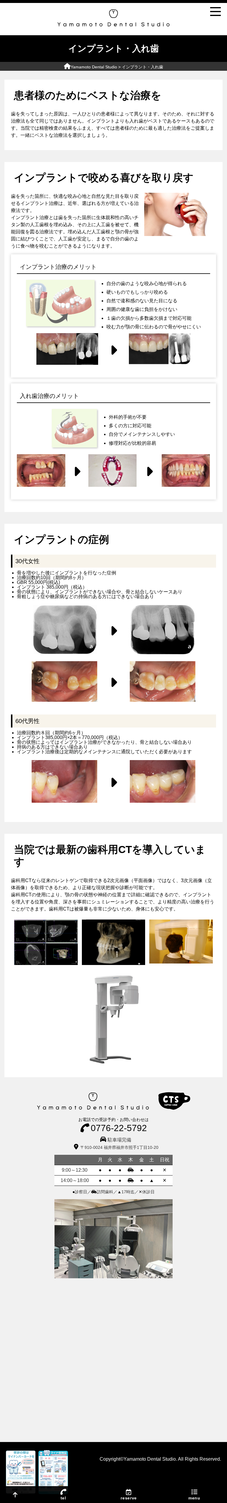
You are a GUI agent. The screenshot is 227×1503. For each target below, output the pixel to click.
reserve (129, 1498)
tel (63, 1498)
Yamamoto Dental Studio (94, 67)
